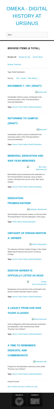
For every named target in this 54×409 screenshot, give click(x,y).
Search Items (38, 57)
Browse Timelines (14, 64)
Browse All (12, 57)
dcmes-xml (16, 386)
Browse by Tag (24, 57)
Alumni (15, 107)
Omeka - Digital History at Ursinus (27, 16)
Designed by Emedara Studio (19, 400)
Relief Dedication (35, 107)
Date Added (32, 78)
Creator (23, 78)
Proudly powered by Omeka (34, 400)
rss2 (36, 386)
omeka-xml (29, 386)
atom (9, 386)
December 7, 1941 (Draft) (25, 86)
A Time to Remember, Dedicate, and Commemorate (22, 350)
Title (17, 78)
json (22, 386)
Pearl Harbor (23, 107)
